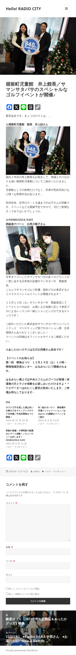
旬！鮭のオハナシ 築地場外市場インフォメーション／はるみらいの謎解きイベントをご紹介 (52, 412)
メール (10, 560)
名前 (9, 547)
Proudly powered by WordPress (21, 650)
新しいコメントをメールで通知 (24, 588)
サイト (9, 574)
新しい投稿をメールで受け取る (24, 594)
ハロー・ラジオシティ (55, 471)
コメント (11, 502)
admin (36, 471)
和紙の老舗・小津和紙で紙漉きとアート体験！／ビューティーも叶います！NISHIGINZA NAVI (19, 435)
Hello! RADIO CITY (23, 8)
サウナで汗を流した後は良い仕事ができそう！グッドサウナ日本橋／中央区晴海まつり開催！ (19, 412)
